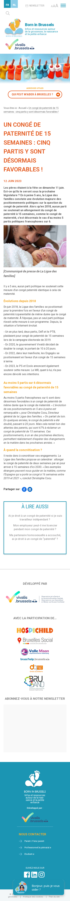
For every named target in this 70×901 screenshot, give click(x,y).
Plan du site (54, 897)
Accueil (22, 108)
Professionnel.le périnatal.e (37, 847)
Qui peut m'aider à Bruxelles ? (32, 94)
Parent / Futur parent (34, 841)
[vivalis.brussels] (19, 39)
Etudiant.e (29, 854)
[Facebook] (24, 489)
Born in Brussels (39, 24)
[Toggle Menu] (63, 5)
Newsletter (36, 5)
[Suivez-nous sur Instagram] (42, 876)
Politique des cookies (33, 897)
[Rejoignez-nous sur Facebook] (27, 876)
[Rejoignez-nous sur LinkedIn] (34, 876)
